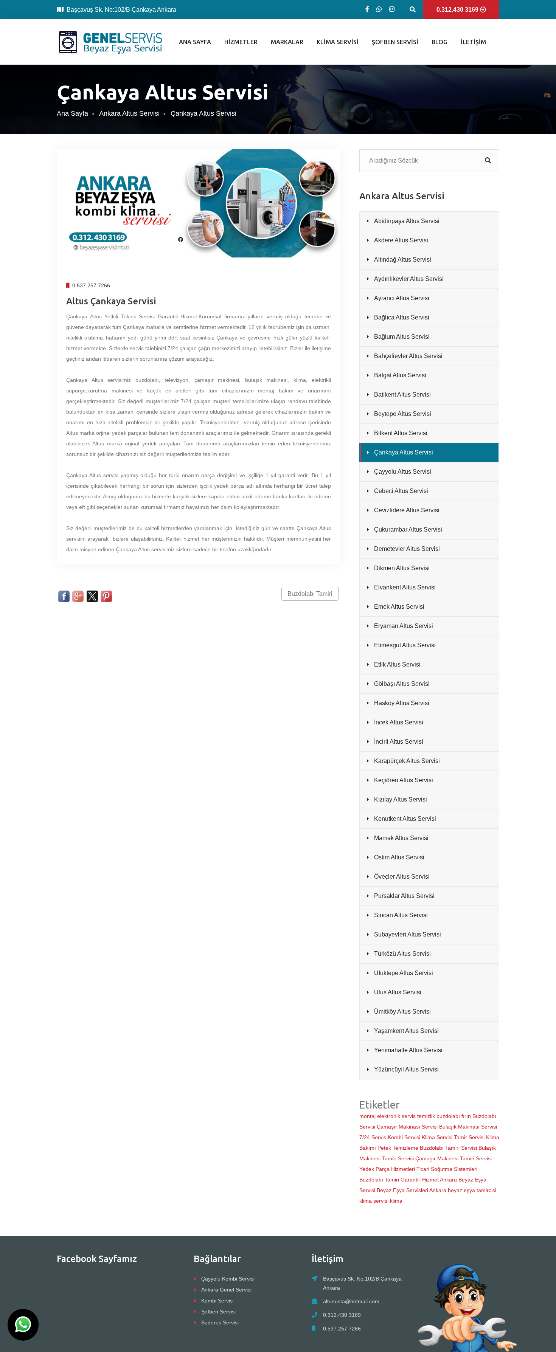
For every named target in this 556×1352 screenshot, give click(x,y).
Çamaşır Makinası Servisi (407, 1127)
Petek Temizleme (397, 1148)
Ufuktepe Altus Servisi (403, 973)
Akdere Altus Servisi (401, 240)
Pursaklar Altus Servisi (404, 896)
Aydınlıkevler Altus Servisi (409, 279)
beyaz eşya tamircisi (472, 1190)
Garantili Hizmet (420, 1180)
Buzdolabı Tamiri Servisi (448, 1148)
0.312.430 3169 (342, 1315)
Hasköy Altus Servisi (401, 703)
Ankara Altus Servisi (129, 113)
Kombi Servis (217, 1301)
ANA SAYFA (195, 42)
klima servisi (373, 1201)
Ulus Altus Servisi (397, 992)
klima (396, 1201)
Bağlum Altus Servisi (402, 336)
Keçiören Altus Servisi (403, 780)
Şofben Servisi (218, 1312)
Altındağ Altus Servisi (402, 259)
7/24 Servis (372, 1137)
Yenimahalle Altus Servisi (408, 1050)
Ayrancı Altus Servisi (401, 298)
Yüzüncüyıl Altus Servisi (406, 1069)
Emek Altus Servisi (399, 606)
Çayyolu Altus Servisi (402, 471)
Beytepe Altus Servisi (402, 414)
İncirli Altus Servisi (398, 741)
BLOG (439, 42)
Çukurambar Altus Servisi (408, 529)
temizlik (426, 1116)
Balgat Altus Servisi (400, 375)
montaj (367, 1116)
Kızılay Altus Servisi (400, 799)
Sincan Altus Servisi (401, 915)
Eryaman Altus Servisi (403, 626)
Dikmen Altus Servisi (402, 568)
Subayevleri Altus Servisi (407, 934)
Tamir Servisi (469, 1137)
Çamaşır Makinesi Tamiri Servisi (453, 1158)
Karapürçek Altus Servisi (407, 761)
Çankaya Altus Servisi (403, 452)
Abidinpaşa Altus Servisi (407, 221)
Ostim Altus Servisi (399, 857)
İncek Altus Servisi (398, 722)
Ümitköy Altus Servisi (402, 1011)
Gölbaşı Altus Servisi (402, 684)
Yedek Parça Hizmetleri (387, 1169)
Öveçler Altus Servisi (402, 876)
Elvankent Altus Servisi (405, 587)
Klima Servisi (437, 1137)
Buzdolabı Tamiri (309, 594)
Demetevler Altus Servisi (407, 549)
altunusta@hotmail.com (351, 1301)
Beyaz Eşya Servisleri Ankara (411, 1190)
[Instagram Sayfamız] (391, 9)
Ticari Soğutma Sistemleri (446, 1169)
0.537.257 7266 (342, 1329)
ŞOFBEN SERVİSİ (395, 42)
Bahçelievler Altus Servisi (408, 356)
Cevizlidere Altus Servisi (407, 510)
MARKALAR (287, 42)
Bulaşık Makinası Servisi (468, 1127)
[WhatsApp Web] (379, 9)
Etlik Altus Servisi (397, 664)
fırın (466, 1116)
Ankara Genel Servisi (226, 1290)
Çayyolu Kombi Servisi (228, 1279)
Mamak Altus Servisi (401, 838)
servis (409, 1116)
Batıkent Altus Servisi (402, 394)
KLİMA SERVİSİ (338, 42)
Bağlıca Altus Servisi (401, 317)
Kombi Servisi (404, 1137)
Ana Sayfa (72, 113)
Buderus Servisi (220, 1322)
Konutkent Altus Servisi (405, 819)
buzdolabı (448, 1116)
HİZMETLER (241, 42)
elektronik (388, 1116)
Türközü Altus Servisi (402, 953)
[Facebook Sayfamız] (367, 9)
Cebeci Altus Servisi (401, 491)
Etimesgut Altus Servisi (405, 645)
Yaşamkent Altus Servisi (406, 1031)
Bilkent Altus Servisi (400, 433)
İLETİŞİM (473, 42)
